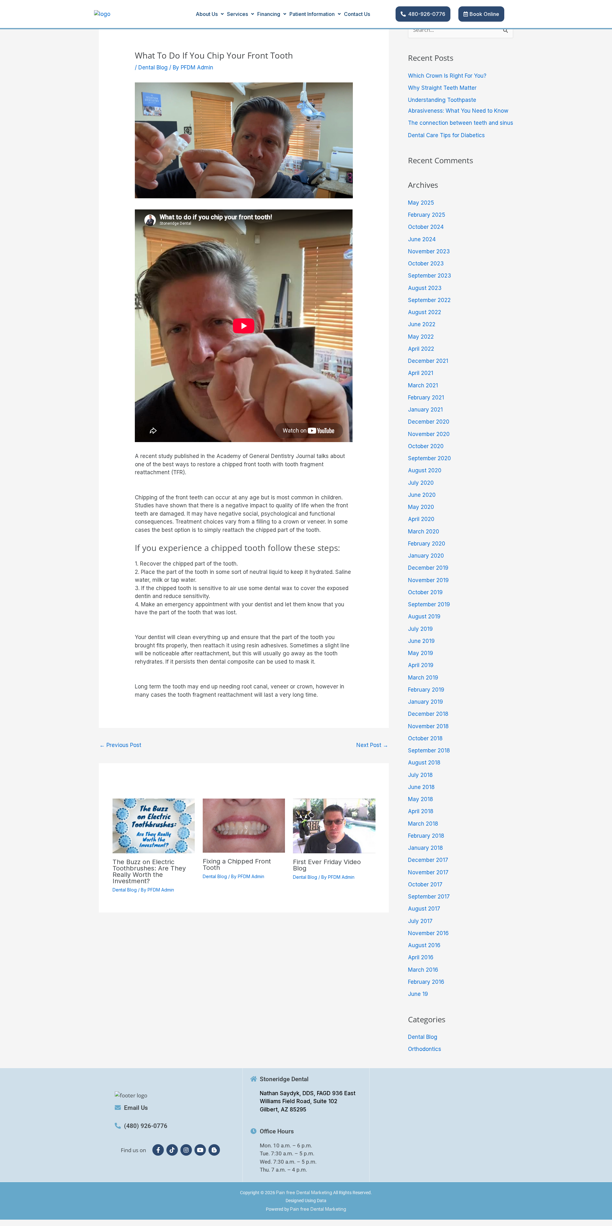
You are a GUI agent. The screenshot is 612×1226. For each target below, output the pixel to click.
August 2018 (424, 762)
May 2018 (420, 799)
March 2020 (423, 531)
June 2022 (421, 324)
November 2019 (428, 580)
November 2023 (429, 251)
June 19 (418, 994)
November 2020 (429, 434)
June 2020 (422, 495)
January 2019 (425, 702)
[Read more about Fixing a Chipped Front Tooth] (244, 825)
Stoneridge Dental (284, 1079)
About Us (207, 14)
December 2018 (428, 714)
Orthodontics (424, 1049)
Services (237, 14)
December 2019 (428, 568)
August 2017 (424, 908)
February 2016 (426, 982)
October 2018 (425, 738)
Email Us (136, 1107)
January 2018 (425, 848)
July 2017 (420, 921)
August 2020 (424, 470)
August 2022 (424, 312)
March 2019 (423, 677)
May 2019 (420, 653)
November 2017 (428, 872)
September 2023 (429, 275)
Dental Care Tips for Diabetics (446, 135)
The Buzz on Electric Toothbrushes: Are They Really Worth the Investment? (149, 871)
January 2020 (426, 556)
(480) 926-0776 (145, 1126)
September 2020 (429, 458)
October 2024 (426, 227)
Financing (268, 14)
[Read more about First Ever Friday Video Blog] (334, 825)
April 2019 (420, 665)
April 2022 (421, 349)
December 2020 (428, 422)
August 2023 (424, 288)
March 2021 (423, 385)
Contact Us (357, 14)
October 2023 (426, 263)
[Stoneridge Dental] (254, 1079)
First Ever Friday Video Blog (327, 865)
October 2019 (425, 592)
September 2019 (429, 604)
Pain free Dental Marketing (304, 1192)
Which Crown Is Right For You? (447, 76)
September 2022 (429, 300)
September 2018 (429, 750)
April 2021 (420, 373)
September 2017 (429, 896)
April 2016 (420, 957)
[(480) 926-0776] (118, 1126)
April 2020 (421, 519)
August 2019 (424, 616)
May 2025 (421, 203)
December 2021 (428, 361)
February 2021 (426, 397)
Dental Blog (153, 67)
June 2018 (421, 787)
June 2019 (421, 641)
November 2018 (428, 726)
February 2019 (426, 690)
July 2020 (421, 483)
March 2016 (423, 970)
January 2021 (425, 409)
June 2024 (422, 239)
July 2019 (420, 629)
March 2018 (423, 824)
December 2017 (428, 860)
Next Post (372, 745)
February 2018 (426, 836)
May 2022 (421, 337)
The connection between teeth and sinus (460, 123)
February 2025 (426, 215)
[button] (209, 14)
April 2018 (420, 811)
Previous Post (120, 745)
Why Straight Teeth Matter (442, 88)
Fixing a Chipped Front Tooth (237, 864)
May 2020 (421, 507)
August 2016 (424, 945)
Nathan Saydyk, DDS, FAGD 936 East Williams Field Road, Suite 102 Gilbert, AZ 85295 (307, 1101)
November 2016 (428, 933)
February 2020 (426, 543)
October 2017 (425, 884)
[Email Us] (118, 1107)
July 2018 (420, 775)
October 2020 (426, 446)
